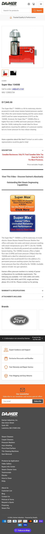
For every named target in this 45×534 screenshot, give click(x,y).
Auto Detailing (7, 445)
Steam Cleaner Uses (9, 470)
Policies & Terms (8, 500)
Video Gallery (6, 464)
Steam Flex (6, 508)
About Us (5, 488)
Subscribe (37, 401)
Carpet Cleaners (7, 440)
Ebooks (4, 475)
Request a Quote (8, 502)
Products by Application (10, 461)
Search (39, 10)
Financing (5, 505)
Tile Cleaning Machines (10, 451)
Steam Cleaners (7, 437)
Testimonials (6, 472)
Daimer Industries (18, 517)
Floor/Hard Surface (9, 448)
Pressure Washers (8, 442)
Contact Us (6, 497)
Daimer (4, 81)
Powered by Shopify (31, 517)
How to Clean (7, 478)
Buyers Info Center (8, 467)
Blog (3, 494)
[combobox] (22, 10)
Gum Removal (7, 454)
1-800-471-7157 (18, 89)
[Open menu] (41, 4)
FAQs (3, 481)
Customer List (7, 491)
